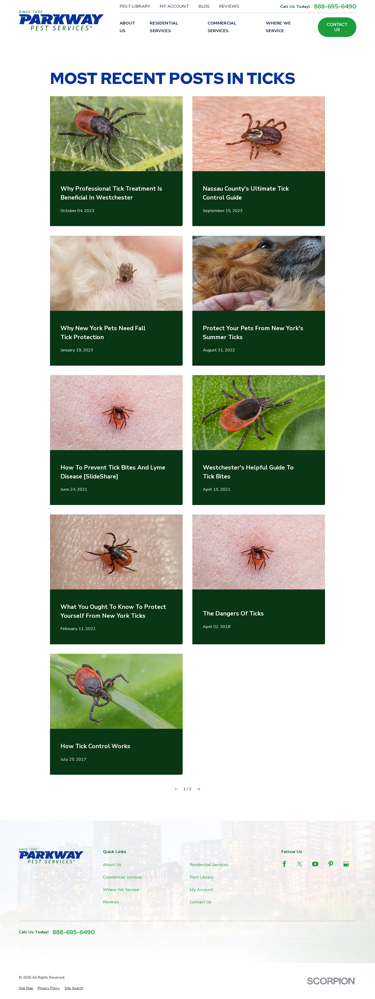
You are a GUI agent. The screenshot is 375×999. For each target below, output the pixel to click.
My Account (174, 6)
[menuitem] (26, 988)
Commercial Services (122, 877)
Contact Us (337, 27)
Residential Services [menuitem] (164, 27)
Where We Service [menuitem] (278, 27)
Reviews (229, 6)
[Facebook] (284, 864)
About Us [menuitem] (127, 27)
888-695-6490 (335, 6)
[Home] (61, 20)
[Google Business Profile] (346, 864)
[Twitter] (300, 864)
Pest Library (135, 6)
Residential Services (209, 865)
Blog (203, 6)
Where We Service (121, 890)
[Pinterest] (331, 864)
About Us (112, 865)
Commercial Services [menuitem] (222, 27)
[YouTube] (315, 864)
